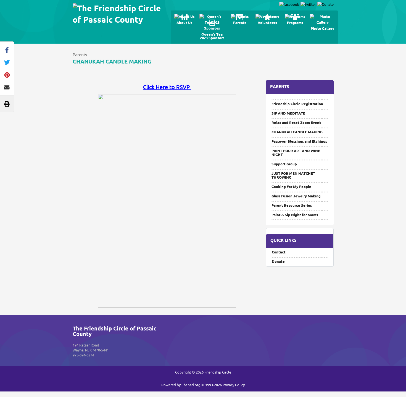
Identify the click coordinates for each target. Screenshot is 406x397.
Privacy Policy (234, 385)
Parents (80, 54)
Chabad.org (191, 385)
